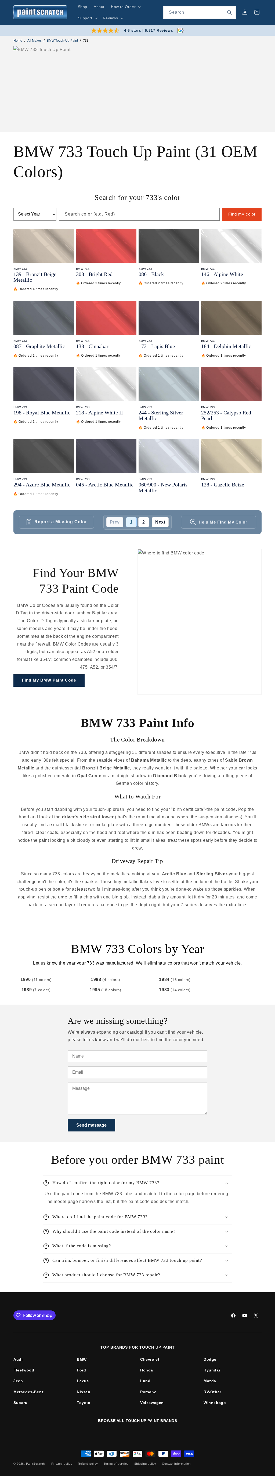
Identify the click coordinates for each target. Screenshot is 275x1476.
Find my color (242, 214)
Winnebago (215, 1402)
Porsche (148, 1392)
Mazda (210, 1381)
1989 (26, 989)
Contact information (176, 1463)
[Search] (230, 12)
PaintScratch (35, 1463)
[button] (125, 6)
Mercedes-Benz (28, 1392)
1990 (25, 979)
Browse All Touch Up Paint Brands (137, 1420)
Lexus (83, 1381)
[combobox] (200, 12)
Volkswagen (152, 1402)
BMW (82, 1359)
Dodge (210, 1359)
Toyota (84, 1402)
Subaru (20, 1402)
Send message (91, 1125)
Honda (146, 1370)
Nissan (84, 1392)
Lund (145, 1381)
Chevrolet (149, 1359)
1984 (164, 979)
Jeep (18, 1381)
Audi (18, 1359)
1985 (95, 989)
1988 (96, 979)
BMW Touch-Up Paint (62, 40)
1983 (164, 989)
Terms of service (116, 1463)
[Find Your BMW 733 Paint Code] (200, 622)
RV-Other (212, 1392)
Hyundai (212, 1370)
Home (17, 40)
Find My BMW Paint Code (49, 680)
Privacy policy (61, 1463)
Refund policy (88, 1463)
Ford (81, 1370)
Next (160, 522)
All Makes (34, 40)
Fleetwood (23, 1370)
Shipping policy (145, 1463)
